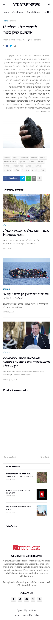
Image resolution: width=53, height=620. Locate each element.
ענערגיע (28, 166)
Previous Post (10, 457)
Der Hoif (47, 12)
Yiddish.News (26, 4)
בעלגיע (15, 158)
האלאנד (42, 158)
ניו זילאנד (31, 162)
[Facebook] (7, 46)
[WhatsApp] (28, 178)
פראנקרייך (25, 170)
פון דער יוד (7, 170)
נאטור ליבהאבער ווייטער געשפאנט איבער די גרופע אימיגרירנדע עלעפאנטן (20, 475)
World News (18, 12)
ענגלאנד (6, 166)
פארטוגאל (38, 166)
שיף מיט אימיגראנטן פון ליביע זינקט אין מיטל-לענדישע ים (26, 296)
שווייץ (42, 170)
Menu (3, 5)
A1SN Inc (32, 610)
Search (49, 5)
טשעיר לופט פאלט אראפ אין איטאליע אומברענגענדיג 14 (26, 232)
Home (6, 12)
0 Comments (35, 40)
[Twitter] (11, 46)
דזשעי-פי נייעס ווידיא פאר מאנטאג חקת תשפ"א (18, 491)
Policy (36, 615)
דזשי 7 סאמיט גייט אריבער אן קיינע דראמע (18, 508)
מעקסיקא (22, 162)
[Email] (15, 46)
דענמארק (34, 158)
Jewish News (33, 12)
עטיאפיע (40, 162)
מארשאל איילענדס (10, 162)
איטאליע (13, 21)
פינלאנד (16, 170)
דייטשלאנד (24, 158)
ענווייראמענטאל (18, 166)
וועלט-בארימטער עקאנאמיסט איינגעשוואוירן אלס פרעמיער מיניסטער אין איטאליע (26, 361)
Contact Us (27, 615)
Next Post (44, 457)
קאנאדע (34, 170)
